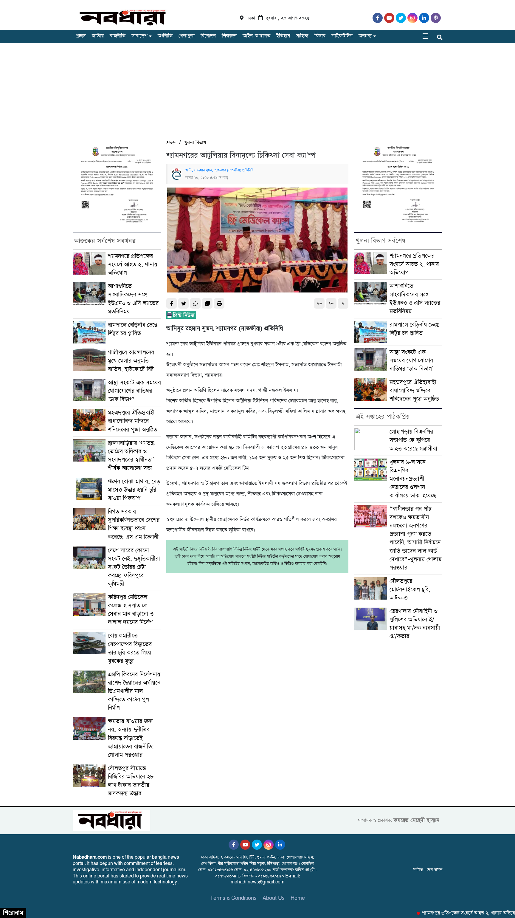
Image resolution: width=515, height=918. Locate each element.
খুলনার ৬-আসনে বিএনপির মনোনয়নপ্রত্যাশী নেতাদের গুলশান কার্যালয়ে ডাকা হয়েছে (413, 479)
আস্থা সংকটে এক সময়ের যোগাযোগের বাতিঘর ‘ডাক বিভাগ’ (134, 391)
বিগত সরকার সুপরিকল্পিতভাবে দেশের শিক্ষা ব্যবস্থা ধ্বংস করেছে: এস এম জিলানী (133, 524)
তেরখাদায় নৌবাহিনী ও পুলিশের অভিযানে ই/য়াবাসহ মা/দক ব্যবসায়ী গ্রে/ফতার (415, 623)
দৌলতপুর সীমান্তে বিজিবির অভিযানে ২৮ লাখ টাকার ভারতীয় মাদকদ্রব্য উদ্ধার (131, 781)
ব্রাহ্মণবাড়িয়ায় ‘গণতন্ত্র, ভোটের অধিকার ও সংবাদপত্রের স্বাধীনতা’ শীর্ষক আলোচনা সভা (132, 455)
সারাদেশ (139, 35)
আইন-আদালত (256, 35)
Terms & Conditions (233, 898)
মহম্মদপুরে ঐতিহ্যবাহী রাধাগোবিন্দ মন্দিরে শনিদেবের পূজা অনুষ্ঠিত (132, 421)
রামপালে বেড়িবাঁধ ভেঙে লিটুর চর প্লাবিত (133, 329)
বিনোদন (208, 35)
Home (298, 898)
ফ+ (319, 303)
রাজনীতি (117, 35)
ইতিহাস (283, 35)
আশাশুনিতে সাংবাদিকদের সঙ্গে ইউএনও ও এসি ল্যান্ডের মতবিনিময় (133, 298)
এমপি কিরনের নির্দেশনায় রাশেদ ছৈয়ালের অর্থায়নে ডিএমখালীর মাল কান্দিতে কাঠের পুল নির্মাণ (134, 691)
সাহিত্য (302, 35)
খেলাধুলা (187, 35)
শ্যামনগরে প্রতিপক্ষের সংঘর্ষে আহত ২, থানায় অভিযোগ (132, 264)
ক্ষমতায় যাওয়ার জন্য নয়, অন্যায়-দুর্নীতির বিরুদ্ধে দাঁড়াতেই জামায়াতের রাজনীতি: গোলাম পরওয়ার (131, 738)
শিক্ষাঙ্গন (229, 35)
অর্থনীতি (165, 35)
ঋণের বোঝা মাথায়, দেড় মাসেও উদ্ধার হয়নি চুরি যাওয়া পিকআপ (134, 490)
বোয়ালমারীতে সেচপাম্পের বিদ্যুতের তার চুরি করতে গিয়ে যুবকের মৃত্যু (130, 648)
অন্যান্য (365, 35)
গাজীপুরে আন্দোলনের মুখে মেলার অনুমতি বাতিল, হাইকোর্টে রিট (131, 361)
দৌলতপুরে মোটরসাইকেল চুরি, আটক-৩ (410, 589)
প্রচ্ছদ (81, 35)
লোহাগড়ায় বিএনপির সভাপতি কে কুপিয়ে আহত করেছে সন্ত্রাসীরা (413, 440)
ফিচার (319, 35)
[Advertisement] (257, 94)
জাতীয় (98, 35)
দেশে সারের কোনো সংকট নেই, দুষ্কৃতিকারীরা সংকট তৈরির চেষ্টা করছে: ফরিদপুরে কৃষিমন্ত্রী (134, 567)
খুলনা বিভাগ (195, 142)
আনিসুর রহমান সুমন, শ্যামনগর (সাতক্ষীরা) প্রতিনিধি (219, 170)
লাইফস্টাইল (342, 35)
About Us (274, 898)
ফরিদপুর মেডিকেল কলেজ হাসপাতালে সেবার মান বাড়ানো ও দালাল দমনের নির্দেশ (130, 609)
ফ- (331, 303)
